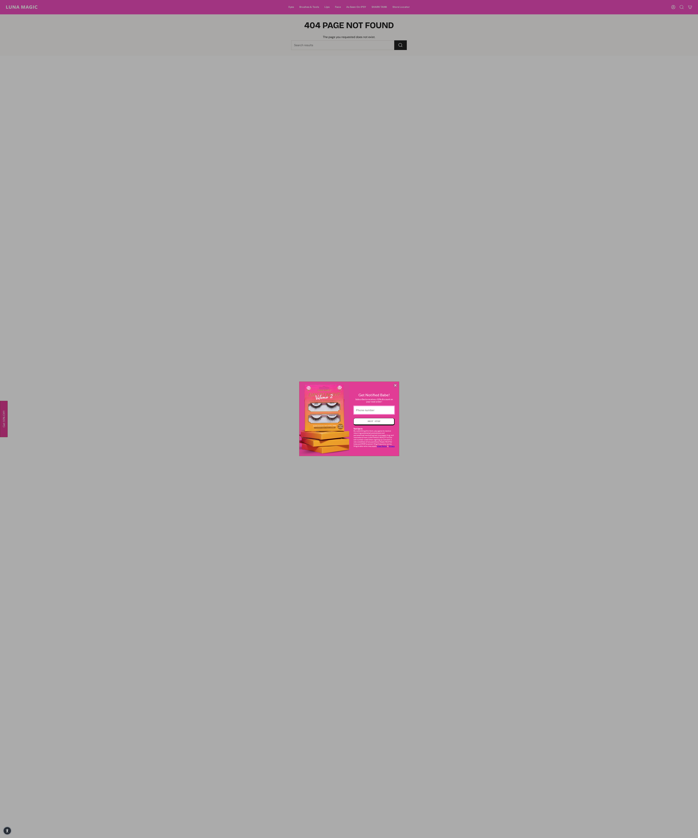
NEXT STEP (374, 421)
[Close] (395, 385)
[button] (7, 830)
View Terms (382, 446)
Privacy (392, 446)
